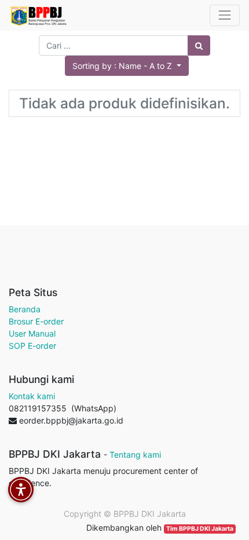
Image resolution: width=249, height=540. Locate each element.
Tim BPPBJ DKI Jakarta (199, 528)
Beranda (25, 309)
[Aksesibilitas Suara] (21, 489)
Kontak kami (32, 396)
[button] (127, 66)
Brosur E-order (36, 321)
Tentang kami (135, 454)
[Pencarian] (199, 45)
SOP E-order (32, 346)
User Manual (32, 333)
